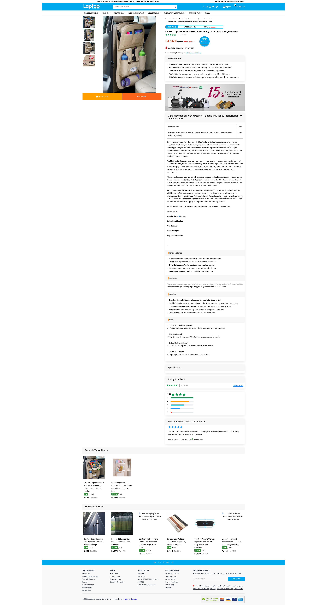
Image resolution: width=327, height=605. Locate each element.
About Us (141, 573)
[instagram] (210, 7)
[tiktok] (217, 7)
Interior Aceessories (193, 53)
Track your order (171, 576)
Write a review (238, 386)
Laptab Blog (169, 585)
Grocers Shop (154, 13)
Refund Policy (115, 573)
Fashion (106, 13)
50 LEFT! (204, 42)
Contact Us (141, 576)
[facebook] (203, 7)
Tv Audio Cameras (88, 579)
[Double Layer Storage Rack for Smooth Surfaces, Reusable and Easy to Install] (122, 479)
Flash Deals (171, 27)
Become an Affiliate (172, 573)
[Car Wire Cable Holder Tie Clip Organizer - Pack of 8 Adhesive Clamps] (94, 535)
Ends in (187, 27)
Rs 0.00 (242, 7)
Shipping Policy (115, 579)
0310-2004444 (226, 1)
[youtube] (213, 7)
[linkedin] (207, 7)
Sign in (228, 7)
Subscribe (236, 579)
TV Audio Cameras (91, 13)
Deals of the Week (171, 582)
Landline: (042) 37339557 (147, 585)
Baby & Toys (86, 590)
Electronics (119, 13)
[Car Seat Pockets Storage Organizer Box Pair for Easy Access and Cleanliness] (205, 535)
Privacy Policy (115, 576)
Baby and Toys (195, 13)
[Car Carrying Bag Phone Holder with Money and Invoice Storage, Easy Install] (150, 535)
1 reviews (183, 35)
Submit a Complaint (117, 582)
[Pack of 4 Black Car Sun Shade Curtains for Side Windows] (122, 535)
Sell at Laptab (170, 579)
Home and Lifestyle (136, 13)
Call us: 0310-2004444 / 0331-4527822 (148, 580)
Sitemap (168, 588)
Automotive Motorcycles (174, 13)
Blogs (207, 13)
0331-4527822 (239, 1)
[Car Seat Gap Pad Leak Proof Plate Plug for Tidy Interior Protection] (177, 535)
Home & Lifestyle (88, 585)
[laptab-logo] (91, 7)
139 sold (207, 27)
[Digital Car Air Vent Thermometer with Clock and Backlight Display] (233, 535)
